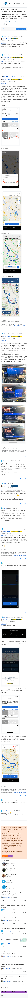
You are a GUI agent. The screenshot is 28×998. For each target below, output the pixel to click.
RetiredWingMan (7, 57)
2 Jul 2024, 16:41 (15, 800)
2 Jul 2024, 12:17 (16, 508)
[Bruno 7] (2, 981)
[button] (2, 995)
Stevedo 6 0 (6, 943)
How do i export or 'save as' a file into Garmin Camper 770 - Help (12, 953)
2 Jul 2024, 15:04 (16, 563)
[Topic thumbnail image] (23, 940)
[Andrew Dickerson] (2, 969)
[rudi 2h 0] (2, 920)
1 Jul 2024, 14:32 (10, 81)
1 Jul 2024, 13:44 (10, 59)
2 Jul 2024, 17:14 (16, 810)
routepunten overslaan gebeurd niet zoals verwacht (13, 977)
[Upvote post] (20, 50)
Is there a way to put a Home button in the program (13, 906)
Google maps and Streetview (9, 939)
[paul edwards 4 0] (2, 956)
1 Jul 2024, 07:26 (10, 40)
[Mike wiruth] (2, 910)
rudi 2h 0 (5, 920)
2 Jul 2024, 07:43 (10, 487)
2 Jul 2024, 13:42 (10, 533)
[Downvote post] (25, 50)
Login (10, 856)
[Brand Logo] (5, 4)
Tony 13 (5, 508)
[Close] (25, 828)
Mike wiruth (6, 909)
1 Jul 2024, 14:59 (10, 338)
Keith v (4, 36)
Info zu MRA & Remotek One (20, 325)
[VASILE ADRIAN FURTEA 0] (2, 897)
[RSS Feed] (19, 24)
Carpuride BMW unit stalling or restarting (13, 928)
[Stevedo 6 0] (2, 944)
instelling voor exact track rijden (10, 918)
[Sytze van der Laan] (2, 931)
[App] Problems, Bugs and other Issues (10, 21)
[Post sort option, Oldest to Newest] (3, 29)
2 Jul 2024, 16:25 (10, 621)
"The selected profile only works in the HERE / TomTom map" (12, 894)
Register (5, 856)
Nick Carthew (6, 897)
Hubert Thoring (6, 79)
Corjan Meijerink (7, 38)
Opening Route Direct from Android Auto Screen (13, 965)
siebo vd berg (7, 930)
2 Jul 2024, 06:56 (15, 460)
